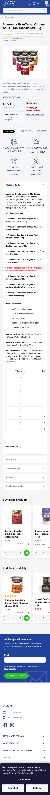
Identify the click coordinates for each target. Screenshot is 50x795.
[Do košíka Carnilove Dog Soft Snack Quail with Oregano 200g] (27, 553)
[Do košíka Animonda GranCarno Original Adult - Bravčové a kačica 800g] (27, 618)
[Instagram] (11, 724)
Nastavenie (25, 779)
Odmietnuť (13, 788)
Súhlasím (37, 788)
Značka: (9, 40)
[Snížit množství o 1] (5, 553)
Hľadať (43, 10)
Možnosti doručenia (35, 115)
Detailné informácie (11, 97)
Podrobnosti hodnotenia (35, 34)
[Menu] (46, 3)
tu (33, 773)
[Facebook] (5, 724)
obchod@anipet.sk (16, 712)
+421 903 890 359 (15, 718)
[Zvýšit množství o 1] (20, 553)
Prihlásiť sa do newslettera (16, 676)
